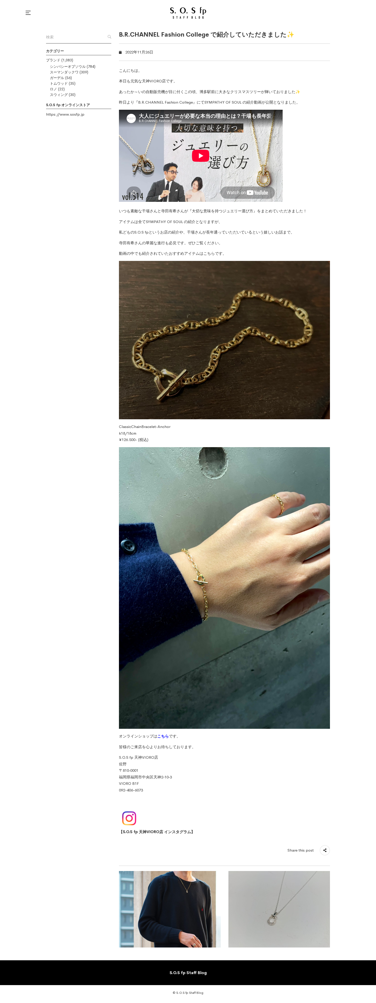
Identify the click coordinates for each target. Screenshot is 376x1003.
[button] (29, 12)
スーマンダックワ (64, 72)
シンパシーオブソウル (68, 66)
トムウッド (59, 83)
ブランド (53, 60)
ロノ (53, 89)
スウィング (59, 94)
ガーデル (57, 77)
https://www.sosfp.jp (65, 114)
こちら (163, 736)
